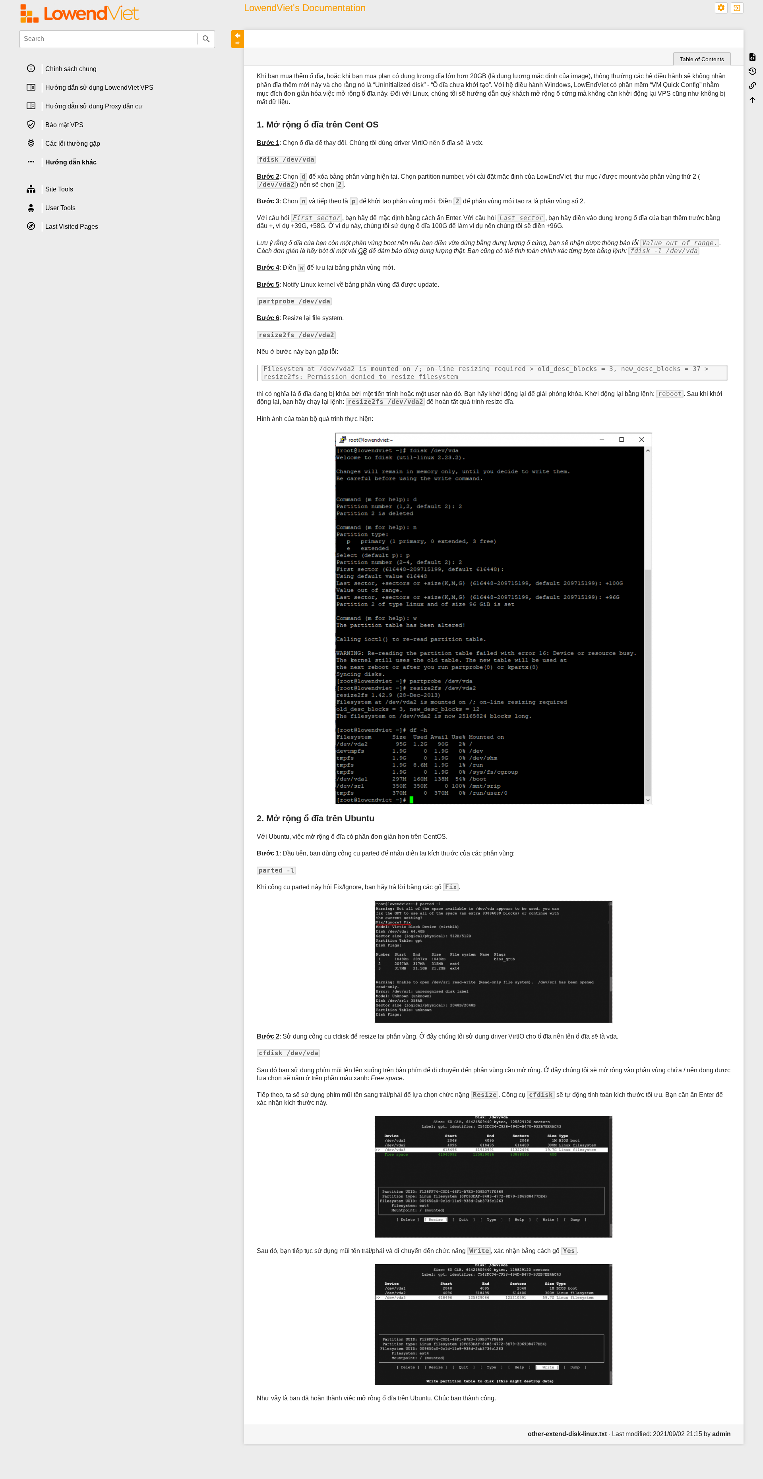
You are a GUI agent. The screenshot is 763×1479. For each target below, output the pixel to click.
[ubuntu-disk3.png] (494, 1324)
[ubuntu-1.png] (494, 962)
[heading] (117, 69)
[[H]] (80, 13)
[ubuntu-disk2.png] (494, 1177)
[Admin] (721, 8)
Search (206, 39)
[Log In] (737, 8)
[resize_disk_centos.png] (494, 618)
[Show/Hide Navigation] (237, 39)
